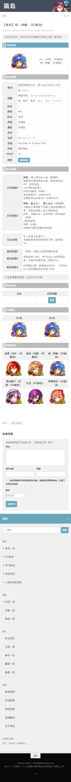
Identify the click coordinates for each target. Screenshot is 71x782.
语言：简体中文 (10, 778)
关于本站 (8, 761)
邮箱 (39, 503)
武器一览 (10, 636)
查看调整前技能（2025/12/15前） (26, 277)
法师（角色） (16, 458)
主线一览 (8, 681)
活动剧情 (8, 735)
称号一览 (8, 690)
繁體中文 (22, 778)
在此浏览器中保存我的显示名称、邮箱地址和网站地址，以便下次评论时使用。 (35, 517)
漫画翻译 (8, 752)
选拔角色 (10, 608)
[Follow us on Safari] (68, 554)
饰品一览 (8, 653)
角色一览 (10, 583)
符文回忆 (8, 673)
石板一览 (8, 645)
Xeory (8, 30)
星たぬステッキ (26, 137)
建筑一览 (8, 698)
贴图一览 (8, 707)
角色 (4, 16)
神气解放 (10, 600)
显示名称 (10, 503)
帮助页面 (8, 744)
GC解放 (9, 591)
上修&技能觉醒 (13, 617)
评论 (8, 481)
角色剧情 (8, 726)
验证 (8, 525)
